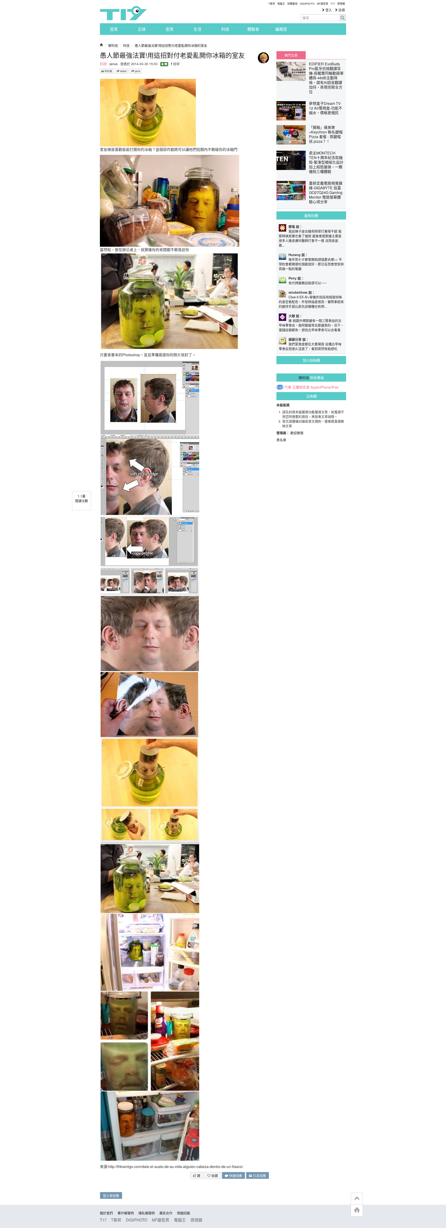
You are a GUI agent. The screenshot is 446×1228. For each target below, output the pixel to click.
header (357, 1199)
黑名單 (281, 439)
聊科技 (113, 45)
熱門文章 (291, 55)
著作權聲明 (126, 1213)
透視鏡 (341, 3)
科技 (225, 29)
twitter (123, 71)
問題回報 (183, 1213)
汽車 (287, 387)
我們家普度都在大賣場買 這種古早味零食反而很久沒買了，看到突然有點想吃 (310, 346)
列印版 (108, 71)
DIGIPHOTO (307, 3)
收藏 (214, 1175)
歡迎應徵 (296, 432)
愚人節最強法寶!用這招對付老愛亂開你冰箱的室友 (171, 45)
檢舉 (176, 63)
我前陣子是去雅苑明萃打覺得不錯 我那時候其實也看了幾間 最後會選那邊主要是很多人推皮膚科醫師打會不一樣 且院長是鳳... (310, 238)
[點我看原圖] (148, 112)
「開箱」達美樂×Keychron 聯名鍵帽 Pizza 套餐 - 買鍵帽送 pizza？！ (326, 134)
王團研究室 (301, 387)
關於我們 (106, 1213)
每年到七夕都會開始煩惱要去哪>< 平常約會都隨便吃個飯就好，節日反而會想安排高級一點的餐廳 (311, 264)
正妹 (142, 29)
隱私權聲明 (146, 1213)
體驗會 (253, 29)
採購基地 (292, 3)
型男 (170, 29)
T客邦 (271, 3)
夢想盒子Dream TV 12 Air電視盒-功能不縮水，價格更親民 (325, 108)
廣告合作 (165, 1213)
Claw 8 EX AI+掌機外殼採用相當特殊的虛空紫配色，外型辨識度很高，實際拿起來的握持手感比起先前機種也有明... (311, 302)
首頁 (114, 29)
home (357, 1210)
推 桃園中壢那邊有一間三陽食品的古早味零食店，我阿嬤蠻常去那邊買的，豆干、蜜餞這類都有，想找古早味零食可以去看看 (311, 325)
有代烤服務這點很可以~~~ (308, 282)
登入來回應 (111, 1195)
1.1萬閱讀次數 (81, 498)
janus (114, 63)
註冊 (341, 9)
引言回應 (259, 1175)
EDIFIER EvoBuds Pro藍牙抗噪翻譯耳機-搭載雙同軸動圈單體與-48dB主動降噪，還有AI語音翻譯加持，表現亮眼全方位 (326, 77)
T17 (123, 13)
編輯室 (281, 29)
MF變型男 (322, 3)
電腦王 (281, 3)
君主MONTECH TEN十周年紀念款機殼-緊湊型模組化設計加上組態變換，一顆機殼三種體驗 (326, 162)
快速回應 (235, 1175)
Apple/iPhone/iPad (324, 387)
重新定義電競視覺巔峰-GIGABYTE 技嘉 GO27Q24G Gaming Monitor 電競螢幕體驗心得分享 (325, 192)
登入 (328, 9)
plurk (137, 71)
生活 (197, 29)
